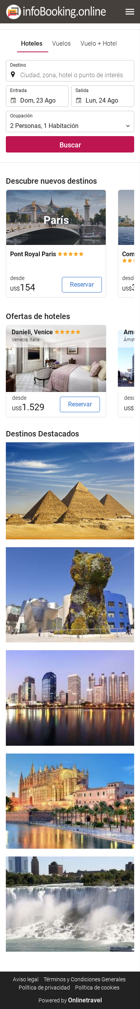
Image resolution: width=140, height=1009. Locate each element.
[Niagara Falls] (70, 904)
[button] (130, 11)
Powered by (70, 1000)
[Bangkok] (70, 697)
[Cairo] (70, 490)
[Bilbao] (70, 594)
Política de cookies (97, 987)
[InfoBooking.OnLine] (56, 11)
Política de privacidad (44, 987)
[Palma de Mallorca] (70, 801)
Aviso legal (25, 979)
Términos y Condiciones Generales (85, 979)
